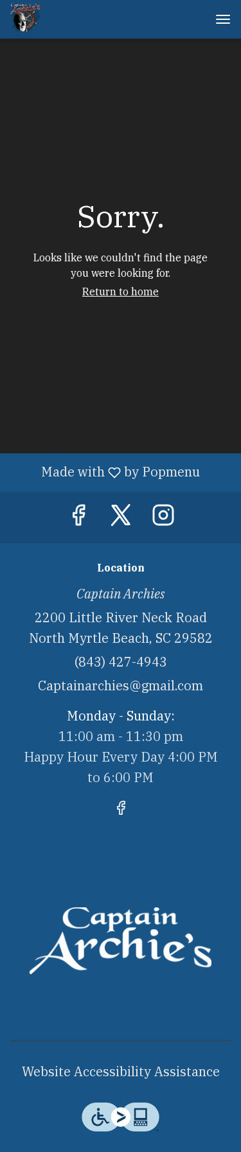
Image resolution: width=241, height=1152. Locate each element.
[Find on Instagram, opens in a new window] (163, 518)
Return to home (120, 291)
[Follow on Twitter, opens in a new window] (120, 518)
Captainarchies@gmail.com (120, 685)
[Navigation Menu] (223, 19)
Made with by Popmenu (105, 472)
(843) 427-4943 (121, 661)
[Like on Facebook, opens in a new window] (78, 518)
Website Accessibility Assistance (121, 1071)
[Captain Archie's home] (68, 19)
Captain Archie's (120, 940)
